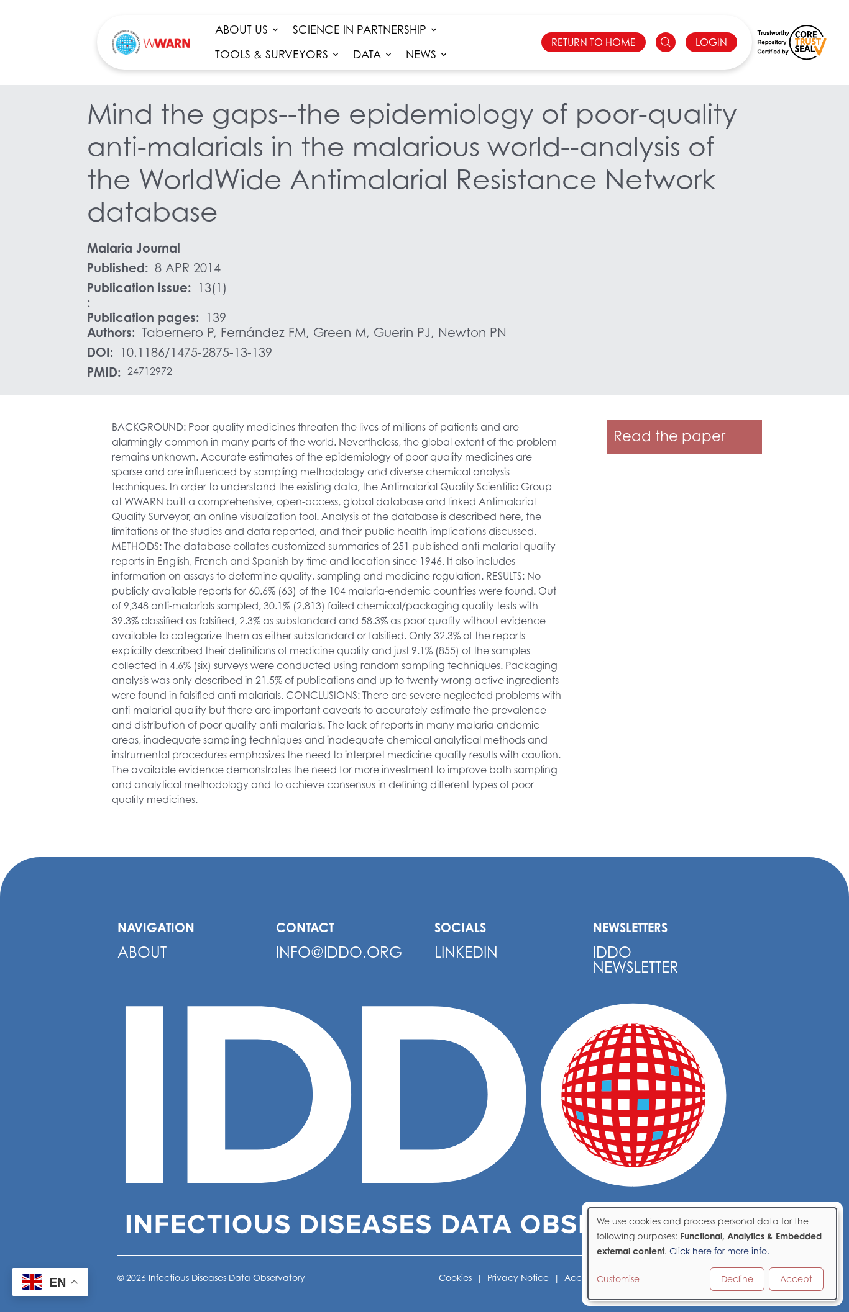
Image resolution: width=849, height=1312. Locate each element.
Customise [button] (618, 1279)
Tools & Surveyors (271, 54)
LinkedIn (466, 952)
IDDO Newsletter (636, 959)
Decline (737, 1279)
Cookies (455, 1277)
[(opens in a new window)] (792, 42)
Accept (796, 1279)
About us (241, 29)
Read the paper (669, 436)
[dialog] (712, 1254)
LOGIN (711, 42)
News (421, 54)
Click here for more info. (719, 1251)
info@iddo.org (339, 952)
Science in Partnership (359, 29)
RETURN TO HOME (593, 42)
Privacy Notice (518, 1277)
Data (367, 54)
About (142, 952)
